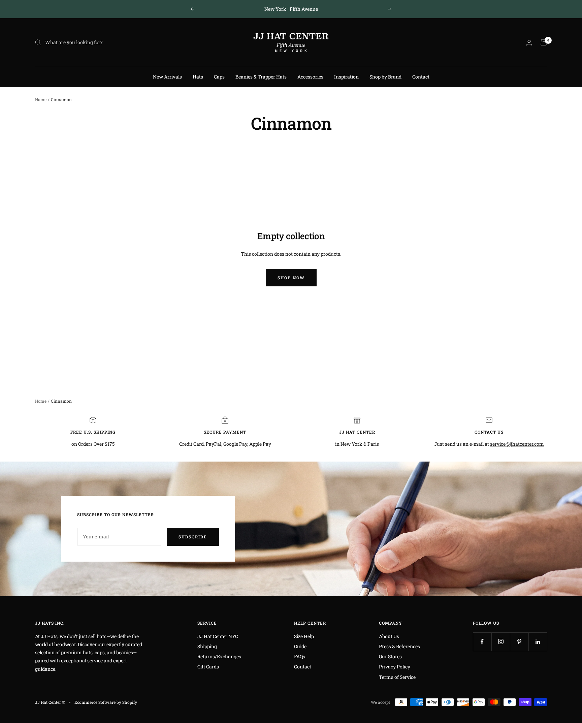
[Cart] (543, 42)
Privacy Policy (394, 666)
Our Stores (390, 656)
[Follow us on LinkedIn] (537, 641)
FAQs (299, 656)
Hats (198, 76)
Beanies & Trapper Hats (261, 76)
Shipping (207, 646)
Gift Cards (208, 666)
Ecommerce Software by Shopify (105, 702)
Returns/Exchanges (219, 656)
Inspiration (346, 76)
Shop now (291, 277)
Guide (300, 646)
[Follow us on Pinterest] (519, 641)
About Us (389, 636)
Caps (219, 76)
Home (40, 99)
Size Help (304, 636)
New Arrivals (167, 76)
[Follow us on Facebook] (482, 641)
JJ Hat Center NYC (217, 636)
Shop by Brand (385, 76)
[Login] (529, 42)
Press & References (399, 646)
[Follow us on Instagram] (500, 641)
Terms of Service (397, 677)
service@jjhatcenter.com (517, 444)
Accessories (310, 76)
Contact (420, 76)
